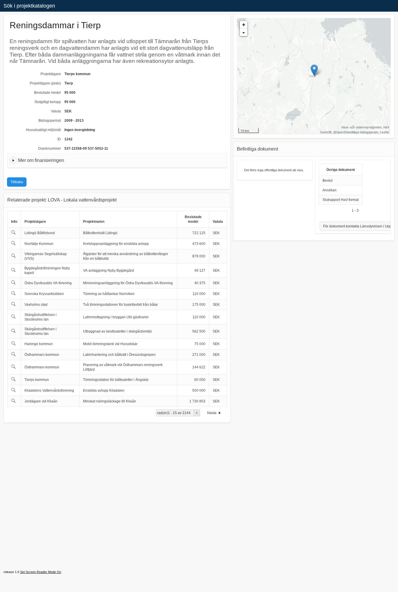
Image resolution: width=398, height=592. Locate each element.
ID (59, 139)
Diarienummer (49, 148)
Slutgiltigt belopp (47, 102)
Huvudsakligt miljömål (43, 130)
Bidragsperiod (49, 121)
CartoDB (326, 132)
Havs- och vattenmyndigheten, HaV (365, 127)
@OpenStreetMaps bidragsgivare (355, 132)
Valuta (56, 111)
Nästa (212, 413)
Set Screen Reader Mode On (40, 572)
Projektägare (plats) (45, 83)
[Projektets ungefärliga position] (314, 70)
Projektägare (50, 74)
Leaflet (384, 132)
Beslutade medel (47, 93)
